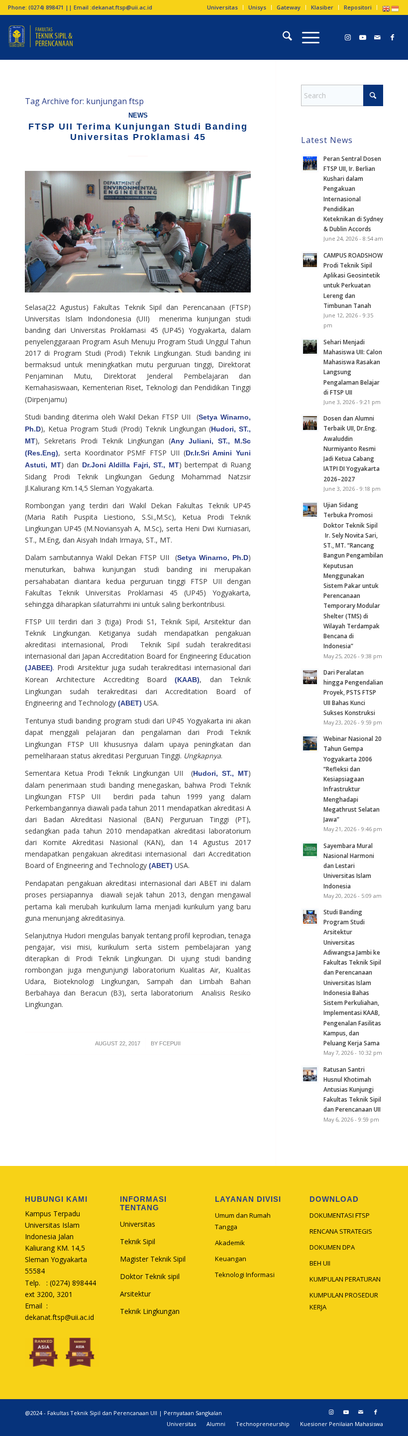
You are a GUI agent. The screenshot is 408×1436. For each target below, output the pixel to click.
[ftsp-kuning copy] (40, 37)
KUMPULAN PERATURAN (345, 1279)
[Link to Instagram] (347, 37)
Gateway (289, 7)
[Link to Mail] (377, 37)
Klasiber (322, 7)
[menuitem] (222, 7)
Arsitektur (135, 1293)
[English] (386, 8)
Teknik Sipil (137, 1241)
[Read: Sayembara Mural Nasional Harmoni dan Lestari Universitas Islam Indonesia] (310, 851)
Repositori (358, 7)
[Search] (282, 37)
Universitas (222, 7)
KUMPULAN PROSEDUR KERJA (343, 1301)
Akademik (230, 1242)
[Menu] (305, 37)
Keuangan (230, 1258)
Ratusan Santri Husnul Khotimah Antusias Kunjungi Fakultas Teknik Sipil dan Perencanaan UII (352, 1089)
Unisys (257, 7)
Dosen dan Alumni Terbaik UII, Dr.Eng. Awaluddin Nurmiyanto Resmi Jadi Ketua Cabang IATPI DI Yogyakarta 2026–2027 (351, 448)
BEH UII (319, 1263)
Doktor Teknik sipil (150, 1276)
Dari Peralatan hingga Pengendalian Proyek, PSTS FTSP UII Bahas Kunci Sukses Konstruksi (353, 692)
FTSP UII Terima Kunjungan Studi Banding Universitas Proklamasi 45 (138, 132)
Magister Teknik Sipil (153, 1259)
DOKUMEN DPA (332, 1247)
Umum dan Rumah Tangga (243, 1221)
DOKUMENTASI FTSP (339, 1215)
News (138, 115)
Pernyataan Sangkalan (193, 1413)
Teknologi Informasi (245, 1274)
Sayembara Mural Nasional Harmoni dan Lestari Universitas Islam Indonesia (348, 866)
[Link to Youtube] (362, 37)
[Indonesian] (395, 8)
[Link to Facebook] (392, 37)
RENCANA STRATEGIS (340, 1231)
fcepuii (170, 1043)
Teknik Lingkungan (150, 1311)
